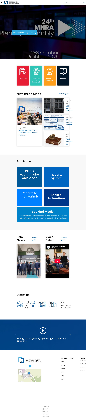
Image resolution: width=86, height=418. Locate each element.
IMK (62, 379)
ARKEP (82, 367)
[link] (83, 2)
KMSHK (82, 370)
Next (70, 335)
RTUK (63, 365)
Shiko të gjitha (64, 94)
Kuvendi (83, 363)
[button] (29, 373)
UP (62, 372)
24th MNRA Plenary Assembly (24, 33)
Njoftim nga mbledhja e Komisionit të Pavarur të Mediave (27, 132)
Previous (15, 335)
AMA (62, 376)
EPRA (63, 362)
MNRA (63, 369)
